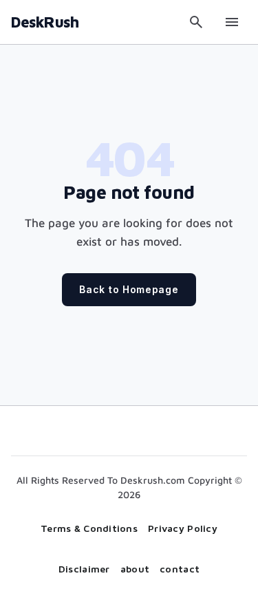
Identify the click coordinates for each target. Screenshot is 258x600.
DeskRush (44, 22)
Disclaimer (84, 569)
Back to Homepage (128, 289)
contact (180, 569)
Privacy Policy (182, 528)
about (134, 569)
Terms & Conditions (89, 528)
